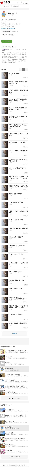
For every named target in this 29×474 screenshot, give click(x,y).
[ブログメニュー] (26, 14)
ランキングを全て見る (14, 398)
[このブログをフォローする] (6, 41)
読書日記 (4, 34)
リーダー (17, 3)
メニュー (26, 3)
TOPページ (5, 465)
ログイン (22, 3)
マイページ (17, 465)
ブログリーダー (24, 465)
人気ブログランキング (5, 2)
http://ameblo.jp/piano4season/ (8, 28)
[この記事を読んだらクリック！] (25, 78)
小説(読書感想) (6, 31)
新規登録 (11, 465)
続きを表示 (14, 333)
